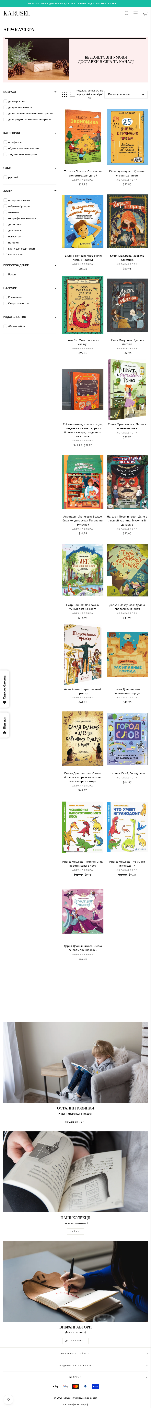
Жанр (7, 191)
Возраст (10, 92)
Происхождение (16, 265)
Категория (11, 133)
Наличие (10, 288)
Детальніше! (75, 1340)
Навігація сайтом (75, 1353)
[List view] (72, 94)
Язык (7, 168)
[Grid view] (64, 94)
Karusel (16, 13)
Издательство (14, 317)
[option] (75, 3)
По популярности (119, 94)
